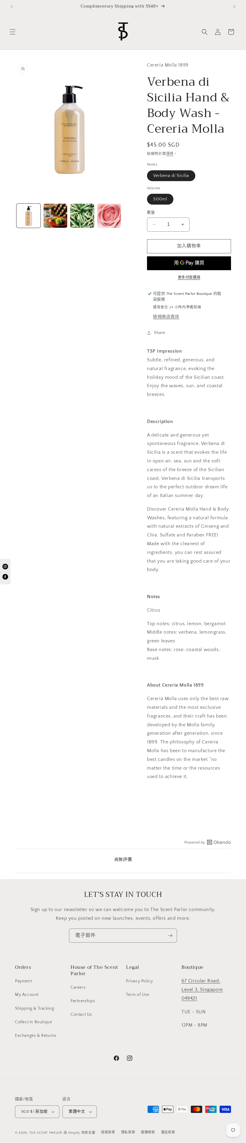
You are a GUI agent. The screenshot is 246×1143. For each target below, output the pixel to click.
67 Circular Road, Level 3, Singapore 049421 (202, 989)
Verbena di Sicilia (171, 175)
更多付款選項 (189, 278)
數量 (151, 212)
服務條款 (148, 1132)
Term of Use (137, 994)
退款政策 (108, 1132)
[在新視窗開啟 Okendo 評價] (207, 842)
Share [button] (159, 332)
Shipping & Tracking (34, 1008)
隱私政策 (128, 1132)
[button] (12, 32)
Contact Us (81, 1014)
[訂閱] (170, 935)
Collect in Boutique (33, 1022)
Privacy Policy (139, 981)
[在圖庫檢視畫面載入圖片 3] (82, 216)
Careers (78, 987)
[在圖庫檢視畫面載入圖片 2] (56, 216)
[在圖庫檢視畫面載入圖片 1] (28, 216)
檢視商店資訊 (166, 316)
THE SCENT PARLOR (45, 1133)
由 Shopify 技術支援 (79, 1133)
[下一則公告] (234, 6)
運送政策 (168, 1132)
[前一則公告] (11, 6)
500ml (160, 199)
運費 (170, 154)
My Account (27, 994)
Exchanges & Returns (35, 1035)
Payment (23, 981)
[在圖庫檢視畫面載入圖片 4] (109, 216)
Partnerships (82, 1001)
